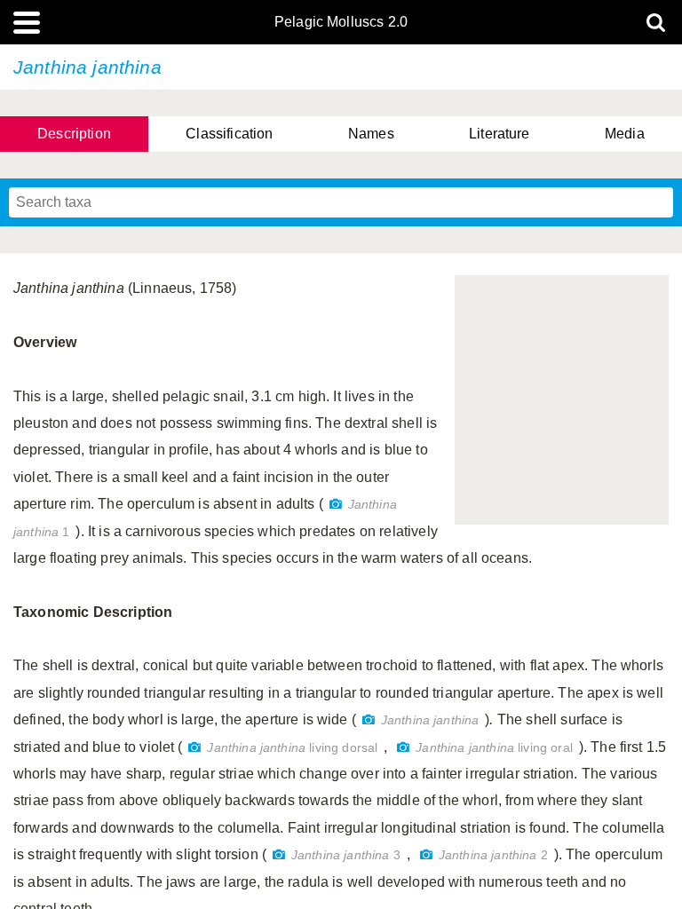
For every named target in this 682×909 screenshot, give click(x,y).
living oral (494, 748)
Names (371, 133)
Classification (229, 133)
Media (625, 133)
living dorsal (292, 748)
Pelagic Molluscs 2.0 (341, 22)
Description (74, 133)
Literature (499, 133)
